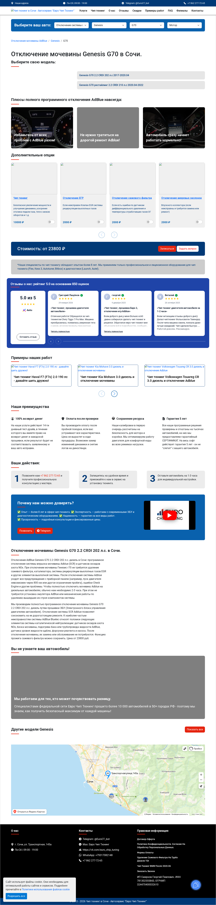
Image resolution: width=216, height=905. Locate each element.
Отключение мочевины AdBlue (29, 40)
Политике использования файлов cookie (46, 889)
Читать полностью (60, 331)
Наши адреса (21, 3)
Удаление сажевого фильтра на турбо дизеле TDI (157, 859)
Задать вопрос (188, 248)
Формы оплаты (145, 852)
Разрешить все (16, 896)
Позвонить (25, 530)
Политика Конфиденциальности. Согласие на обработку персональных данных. (161, 846)
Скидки (137, 10)
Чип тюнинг (98, 10)
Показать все (195, 729)
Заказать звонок (146, 871)
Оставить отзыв (28, 337)
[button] (114, 394)
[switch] (51, 222)
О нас (112, 10)
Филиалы (182, 10)
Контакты (197, 10)
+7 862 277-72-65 (50, 475)
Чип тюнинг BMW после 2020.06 (154, 866)
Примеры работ (154, 10)
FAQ (170, 10)
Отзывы (124, 10)
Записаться (167, 248)
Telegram (45, 530)
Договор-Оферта (146, 839)
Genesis (55, 40)
